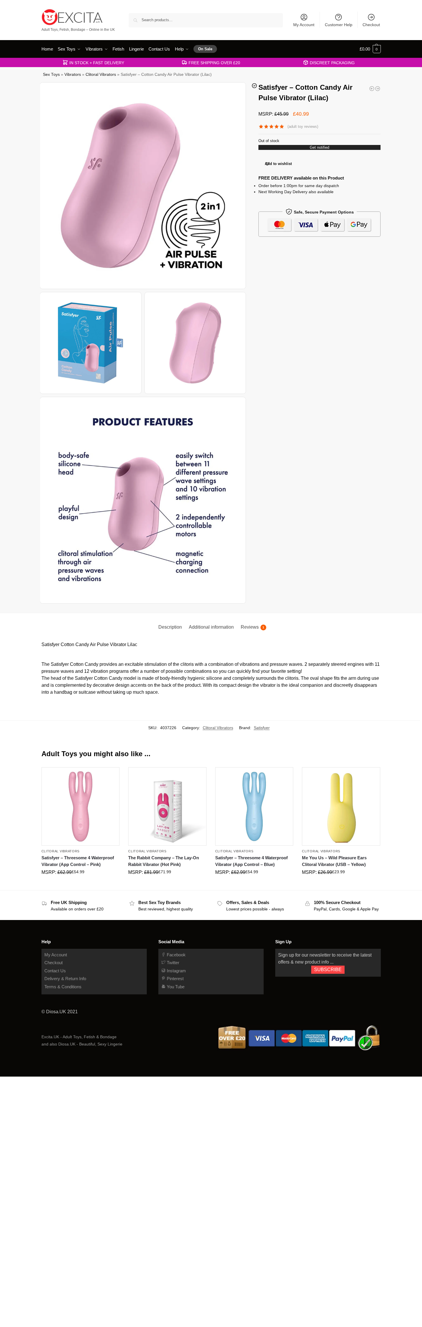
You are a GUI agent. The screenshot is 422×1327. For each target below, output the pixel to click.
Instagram (176, 970)
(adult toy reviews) (302, 126)
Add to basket (80, 884)
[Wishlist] (110, 776)
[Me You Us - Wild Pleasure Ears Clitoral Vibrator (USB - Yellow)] (372, 89)
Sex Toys (51, 74)
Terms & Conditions (62, 986)
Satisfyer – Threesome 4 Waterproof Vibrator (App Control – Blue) (251, 861)
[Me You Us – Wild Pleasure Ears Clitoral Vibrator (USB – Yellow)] (341, 806)
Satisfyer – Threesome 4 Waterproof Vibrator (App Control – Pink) (77, 861)
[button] (370, 49)
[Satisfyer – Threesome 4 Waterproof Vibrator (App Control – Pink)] (80, 806)
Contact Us (55, 970)
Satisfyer (262, 727)
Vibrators (72, 74)
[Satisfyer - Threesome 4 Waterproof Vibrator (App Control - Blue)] (378, 89)
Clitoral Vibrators (101, 74)
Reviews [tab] (252, 627)
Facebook (176, 954)
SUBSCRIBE (328, 969)
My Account (303, 24)
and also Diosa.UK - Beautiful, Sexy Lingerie (81, 1044)
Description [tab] (170, 627)
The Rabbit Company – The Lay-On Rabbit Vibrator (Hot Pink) (163, 861)
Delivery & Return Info (65, 978)
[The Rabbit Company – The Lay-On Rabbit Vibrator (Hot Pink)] (167, 806)
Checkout (371, 24)
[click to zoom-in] (143, 185)
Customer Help (338, 24)
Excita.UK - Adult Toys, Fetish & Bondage (79, 1036)
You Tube (175, 986)
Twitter (172, 962)
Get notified (319, 147)
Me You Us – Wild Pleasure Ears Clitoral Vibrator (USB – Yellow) (334, 861)
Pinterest (175, 978)
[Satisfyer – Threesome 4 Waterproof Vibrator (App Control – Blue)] (254, 806)
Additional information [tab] (211, 627)
